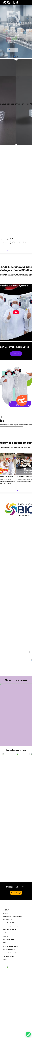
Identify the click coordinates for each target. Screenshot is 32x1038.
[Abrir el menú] (28, 2)
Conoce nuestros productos (16, 95)
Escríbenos (16, 354)
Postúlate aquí (16, 893)
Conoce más (20, 491)
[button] (14, 56)
